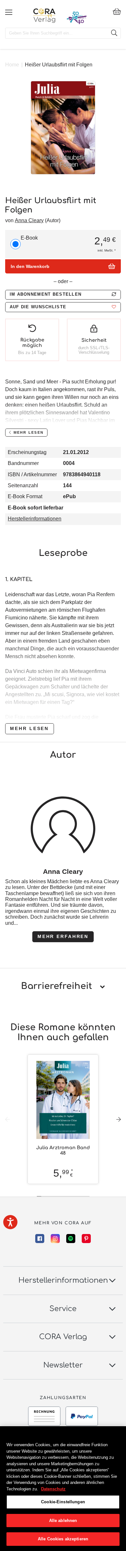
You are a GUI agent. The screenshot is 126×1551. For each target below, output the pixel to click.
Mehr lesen (29, 728)
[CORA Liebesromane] (44, 15)
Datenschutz (53, 1489)
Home (12, 64)
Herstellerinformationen (34, 518)
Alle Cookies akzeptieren (63, 1538)
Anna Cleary (29, 220)
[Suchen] (114, 33)
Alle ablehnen (63, 1520)
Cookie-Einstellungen (63, 1501)
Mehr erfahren (63, 936)
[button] (63, 307)
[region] (63, 1488)
